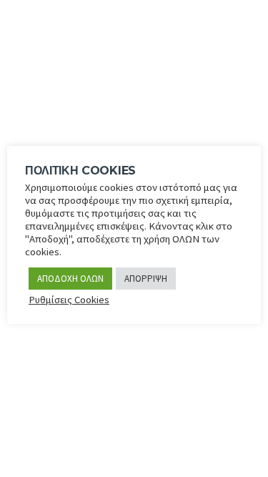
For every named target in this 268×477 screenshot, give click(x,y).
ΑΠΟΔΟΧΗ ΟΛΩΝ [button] (70, 278)
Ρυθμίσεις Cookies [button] (69, 299)
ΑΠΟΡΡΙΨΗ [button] (145, 278)
